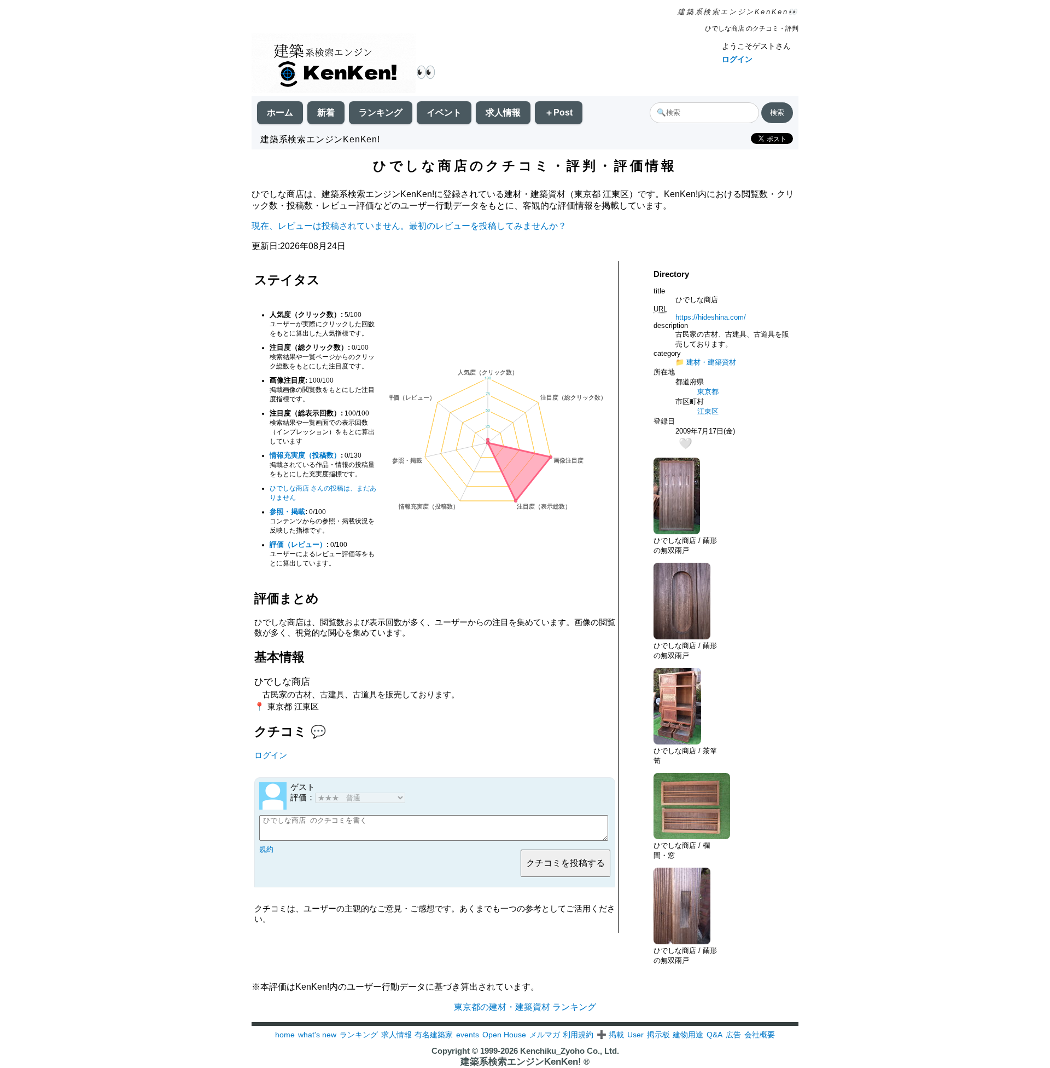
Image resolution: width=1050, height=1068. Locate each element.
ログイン (737, 59)
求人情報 (503, 112)
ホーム (280, 112)
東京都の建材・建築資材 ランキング (525, 1007)
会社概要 (759, 1034)
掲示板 (658, 1034)
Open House (504, 1034)
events (467, 1034)
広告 (733, 1034)
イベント (444, 112)
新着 (326, 112)
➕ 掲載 (610, 1034)
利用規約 (578, 1034)
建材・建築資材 (711, 362)
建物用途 (688, 1034)
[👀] (334, 64)
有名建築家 (434, 1034)
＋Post (559, 112)
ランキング (380, 112)
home (285, 1034)
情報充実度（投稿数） (305, 455)
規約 (266, 849)
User (635, 1034)
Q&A (714, 1034)
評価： (302, 797)
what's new (317, 1034)
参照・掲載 (287, 511)
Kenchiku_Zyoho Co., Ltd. (569, 1050)
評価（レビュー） (298, 544)
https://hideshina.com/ (710, 317)
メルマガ (544, 1034)
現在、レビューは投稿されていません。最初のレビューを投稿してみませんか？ (409, 225)
